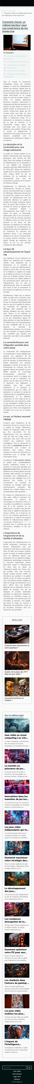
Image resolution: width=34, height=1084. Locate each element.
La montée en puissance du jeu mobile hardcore (14, 768)
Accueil (3, 11)
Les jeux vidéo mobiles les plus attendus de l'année (16, 1013)
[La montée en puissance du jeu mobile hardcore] (17, 756)
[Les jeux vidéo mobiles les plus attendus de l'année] (17, 1001)
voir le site (27, 522)
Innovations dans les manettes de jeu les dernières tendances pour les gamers (16, 800)
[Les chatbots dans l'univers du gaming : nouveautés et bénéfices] (17, 970)
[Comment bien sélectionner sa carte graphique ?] (17, 634)
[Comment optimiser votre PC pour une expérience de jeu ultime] (17, 940)
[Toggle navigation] (3, 3)
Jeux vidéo (12, 11)
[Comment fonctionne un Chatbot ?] (17, 686)
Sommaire (9, 52)
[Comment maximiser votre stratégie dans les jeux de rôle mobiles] (17, 848)
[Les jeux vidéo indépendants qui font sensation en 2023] (17, 817)
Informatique (17, 1074)
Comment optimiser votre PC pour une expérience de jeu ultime (16, 954)
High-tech (17, 1077)
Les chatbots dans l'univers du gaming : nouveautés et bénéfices (16, 984)
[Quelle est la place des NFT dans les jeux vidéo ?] (17, 660)
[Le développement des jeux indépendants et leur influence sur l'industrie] (17, 878)
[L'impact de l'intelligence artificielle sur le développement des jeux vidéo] (17, 1032)
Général (17, 1079)
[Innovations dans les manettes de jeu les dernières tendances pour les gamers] (17, 786)
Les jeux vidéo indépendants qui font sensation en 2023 (17, 830)
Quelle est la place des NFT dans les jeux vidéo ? (16, 673)
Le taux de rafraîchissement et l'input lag (17, 62)
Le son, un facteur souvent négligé (16, 71)
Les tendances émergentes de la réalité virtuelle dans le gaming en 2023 (17, 923)
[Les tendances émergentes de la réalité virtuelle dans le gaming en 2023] (17, 909)
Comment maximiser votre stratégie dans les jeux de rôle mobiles (16, 862)
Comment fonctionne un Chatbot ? (14, 699)
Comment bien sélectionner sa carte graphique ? (17, 646)
